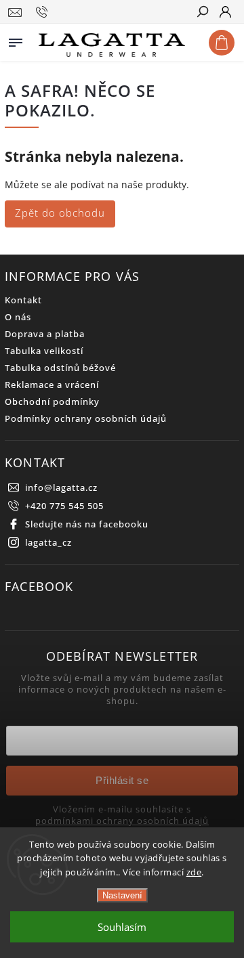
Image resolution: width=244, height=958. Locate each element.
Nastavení (122, 895)
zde (194, 872)
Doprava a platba (45, 334)
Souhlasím (122, 927)
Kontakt (23, 300)
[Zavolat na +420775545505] (44, 12)
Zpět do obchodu (60, 213)
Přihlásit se (122, 780)
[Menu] (15, 40)
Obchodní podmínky (52, 402)
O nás (18, 317)
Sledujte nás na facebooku (86, 524)
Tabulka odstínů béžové (60, 368)
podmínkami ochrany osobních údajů (122, 821)
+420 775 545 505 (64, 506)
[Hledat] (202, 13)
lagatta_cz (48, 542)
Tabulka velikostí (44, 351)
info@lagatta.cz (61, 488)
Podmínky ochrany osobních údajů (86, 418)
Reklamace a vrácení (52, 385)
